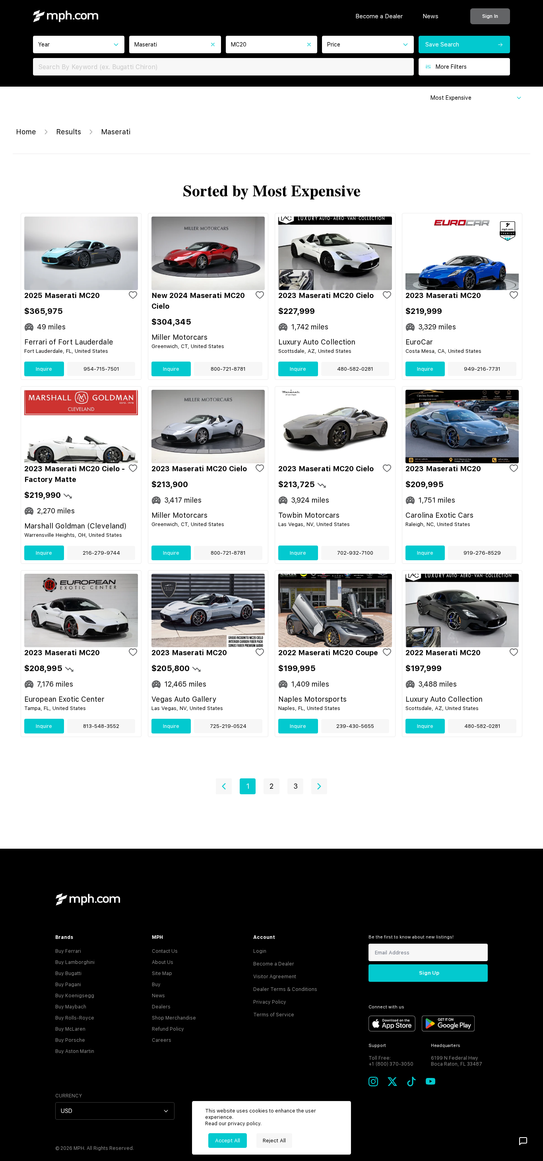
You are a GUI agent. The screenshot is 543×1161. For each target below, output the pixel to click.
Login (259, 951)
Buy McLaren (70, 1029)
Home (26, 132)
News (430, 16)
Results (68, 132)
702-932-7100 (355, 553)
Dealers (161, 1007)
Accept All (227, 1141)
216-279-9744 (101, 553)
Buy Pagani (68, 984)
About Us (162, 962)
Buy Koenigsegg (74, 995)
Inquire (44, 369)
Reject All (274, 1141)
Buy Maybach (70, 1007)
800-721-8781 (228, 369)
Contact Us (165, 951)
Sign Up (429, 973)
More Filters (451, 67)
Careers (161, 1040)
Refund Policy (168, 1029)
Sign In (490, 16)
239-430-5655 (355, 726)
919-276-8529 (482, 553)
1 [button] (248, 786)
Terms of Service (273, 1015)
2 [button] (271, 786)
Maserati (115, 132)
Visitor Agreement (274, 976)
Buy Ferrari (68, 951)
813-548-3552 (101, 726)
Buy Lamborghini (75, 962)
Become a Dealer (379, 16)
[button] (224, 786)
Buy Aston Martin (74, 1051)
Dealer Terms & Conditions (285, 989)
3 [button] (295, 786)
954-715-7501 (101, 369)
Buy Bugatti (68, 973)
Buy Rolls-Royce (74, 1018)
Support (377, 1045)
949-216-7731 (482, 369)
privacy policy (244, 1123)
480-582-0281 (355, 369)
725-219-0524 (228, 726)
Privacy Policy (269, 1002)
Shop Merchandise (174, 1018)
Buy (156, 984)
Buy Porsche (70, 1040)
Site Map (162, 973)
